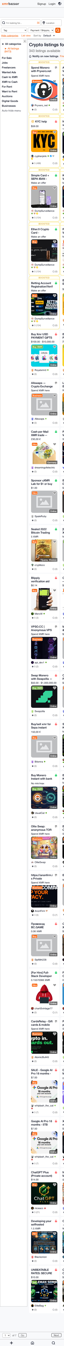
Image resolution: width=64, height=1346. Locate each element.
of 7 (14, 1335)
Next (56, 1335)
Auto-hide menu (11, 110)
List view (26, 35)
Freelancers (9, 67)
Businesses (9, 105)
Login (52, 3)
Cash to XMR (10, 76)
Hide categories (9, 35)
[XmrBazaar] (11, 4)
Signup (41, 3)
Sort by (37, 35)
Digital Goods (10, 100)
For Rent (7, 86)
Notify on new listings (45, 56)
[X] (38, 22)
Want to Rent (9, 91)
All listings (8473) (11, 50)
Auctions (7, 96)
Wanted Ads (9, 72)
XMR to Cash (10, 81)
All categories (12, 43)
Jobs (5, 62)
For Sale (7, 57)
